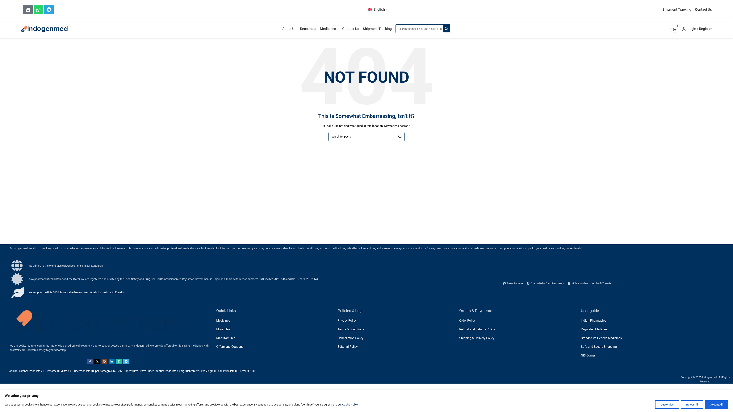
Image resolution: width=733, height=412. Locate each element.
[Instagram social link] (104, 361)
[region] (366, 401)
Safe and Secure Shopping (599, 346)
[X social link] (97, 361)
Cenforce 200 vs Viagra (200, 371)
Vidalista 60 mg (175, 371)
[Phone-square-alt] (28, 9)
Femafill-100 (247, 371)
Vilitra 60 (66, 371)
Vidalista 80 (231, 371)
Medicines (223, 320)
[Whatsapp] (38, 9)
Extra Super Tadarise (152, 371)
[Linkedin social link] (112, 361)
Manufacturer (225, 338)
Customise (667, 404)
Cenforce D (52, 371)
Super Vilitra (131, 371)
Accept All (716, 404)
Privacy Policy (347, 320)
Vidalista (35, 371)
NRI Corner (588, 355)
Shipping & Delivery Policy (476, 338)
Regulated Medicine (594, 329)
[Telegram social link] (126, 361)
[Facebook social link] (90, 361)
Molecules (223, 329)
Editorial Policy (348, 346)
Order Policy (467, 320)
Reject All (692, 404)
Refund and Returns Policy (477, 329)
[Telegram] (49, 9)
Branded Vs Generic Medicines (601, 338)
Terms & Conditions (351, 329)
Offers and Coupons (229, 346)
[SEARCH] (446, 28)
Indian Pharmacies (593, 320)
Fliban (219, 371)
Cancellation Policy (350, 338)
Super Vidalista (81, 371)
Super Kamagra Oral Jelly (107, 371)
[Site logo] (44, 28)
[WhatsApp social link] (119, 361)
